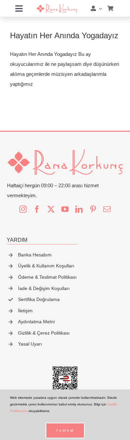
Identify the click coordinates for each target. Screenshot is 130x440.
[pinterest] (93, 209)
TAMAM (65, 430)
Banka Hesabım (35, 254)
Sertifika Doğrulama (39, 299)
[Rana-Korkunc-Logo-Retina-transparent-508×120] (56, 6)
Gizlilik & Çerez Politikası (44, 333)
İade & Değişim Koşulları (44, 288)
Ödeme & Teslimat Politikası (47, 277)
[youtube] (65, 209)
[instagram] (23, 209)
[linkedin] (79, 209)
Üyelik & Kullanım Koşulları (46, 265)
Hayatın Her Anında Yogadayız (64, 35)
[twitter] (51, 209)
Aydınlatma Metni (36, 321)
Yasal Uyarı (30, 344)
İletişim (25, 310)
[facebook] (37, 209)
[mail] (107, 209)
